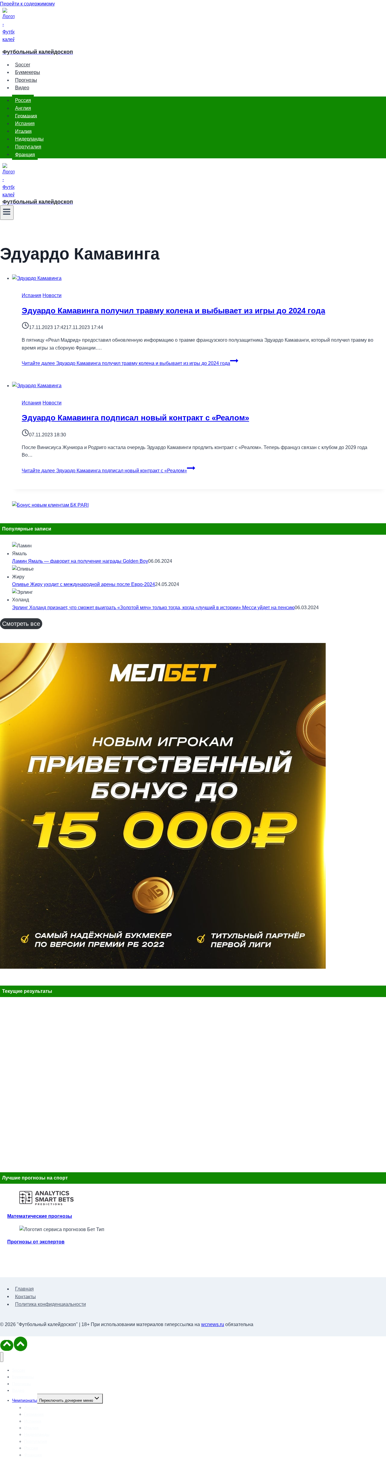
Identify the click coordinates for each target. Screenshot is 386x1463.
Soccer (22, 64)
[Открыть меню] (7, 212)
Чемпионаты (24, 1400)
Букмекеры (27, 72)
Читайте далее (126, 363)
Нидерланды (29, 138)
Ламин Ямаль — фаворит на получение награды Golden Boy (80, 561)
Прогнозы (26, 80)
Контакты (25, 1296)
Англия (23, 108)
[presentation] (199, 278)
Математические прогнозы (39, 1216)
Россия (23, 100)
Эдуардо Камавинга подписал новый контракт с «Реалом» (135, 417)
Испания (25, 123)
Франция (25, 154)
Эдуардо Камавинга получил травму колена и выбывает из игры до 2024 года (173, 310)
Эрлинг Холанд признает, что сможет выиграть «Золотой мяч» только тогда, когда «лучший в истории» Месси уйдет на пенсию (153, 607)
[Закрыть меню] (1, 1357)
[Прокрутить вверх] (7, 1345)
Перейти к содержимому (27, 3)
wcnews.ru (212, 1324)
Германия (26, 115)
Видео (22, 87)
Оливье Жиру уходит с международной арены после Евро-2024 (83, 584)
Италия (23, 131)
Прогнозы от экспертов (36, 1241)
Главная (24, 1288)
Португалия (28, 146)
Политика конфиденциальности (50, 1304)
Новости (52, 295)
